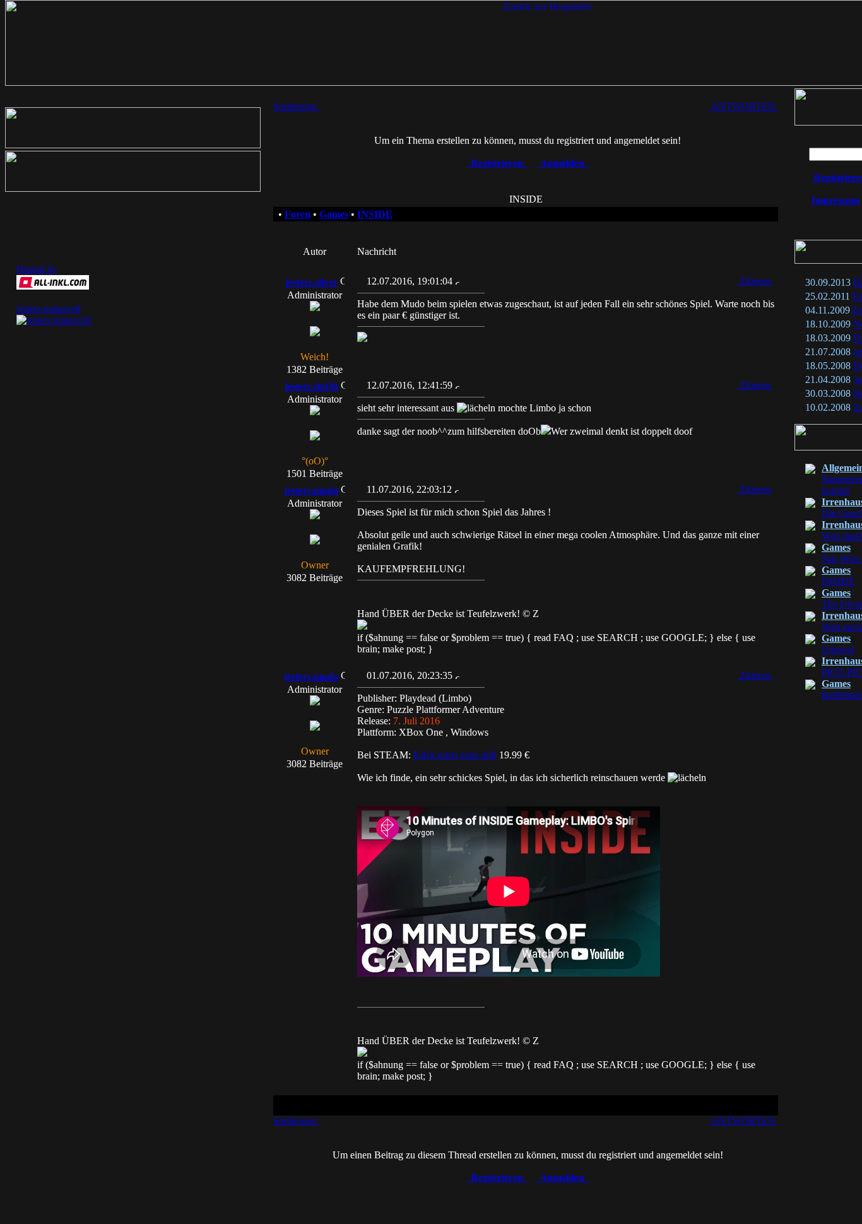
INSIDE (838, 581)
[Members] (133, 144)
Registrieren (497, 163)
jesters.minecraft (48, 308)
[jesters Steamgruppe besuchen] (133, 188)
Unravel (838, 649)
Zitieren (755, 281)
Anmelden (562, 163)
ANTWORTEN (743, 106)
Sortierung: (296, 106)
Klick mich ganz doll (455, 755)
